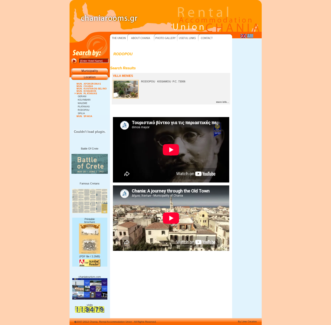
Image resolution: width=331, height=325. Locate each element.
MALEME (82, 103)
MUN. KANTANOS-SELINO (92, 88)
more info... (222, 102)
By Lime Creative (247, 321)
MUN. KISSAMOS (86, 91)
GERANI (82, 96)
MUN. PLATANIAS (87, 93)
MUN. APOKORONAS (89, 84)
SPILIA (81, 113)
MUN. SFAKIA (85, 116)
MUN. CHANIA (85, 86)
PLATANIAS (84, 106)
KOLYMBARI (84, 100)
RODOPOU (83, 110)
